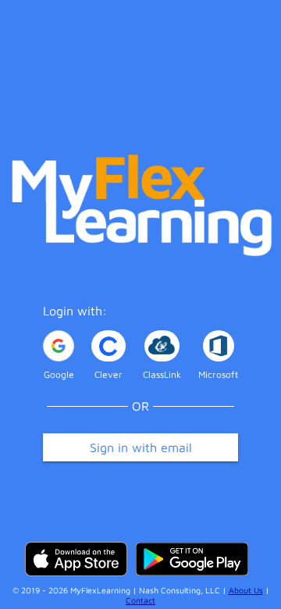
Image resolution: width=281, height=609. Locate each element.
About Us (246, 590)
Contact (140, 600)
